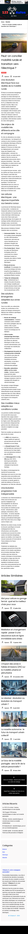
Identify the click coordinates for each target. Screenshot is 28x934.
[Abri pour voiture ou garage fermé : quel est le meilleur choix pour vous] (14, 588)
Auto (3, 852)
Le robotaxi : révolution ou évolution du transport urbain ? (13, 701)
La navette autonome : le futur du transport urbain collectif (12, 732)
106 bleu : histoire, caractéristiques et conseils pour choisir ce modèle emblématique (17, 2)
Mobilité (4, 72)
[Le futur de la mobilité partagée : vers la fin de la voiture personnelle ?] (14, 750)
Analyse (4, 849)
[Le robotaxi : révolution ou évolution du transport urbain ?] (14, 688)
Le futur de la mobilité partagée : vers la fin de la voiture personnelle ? (13, 763)
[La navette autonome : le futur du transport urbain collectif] (14, 719)
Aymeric (7, 76)
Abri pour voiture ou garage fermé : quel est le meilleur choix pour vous (14, 601)
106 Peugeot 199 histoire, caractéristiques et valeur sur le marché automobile (13, 814)
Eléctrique (5, 855)
